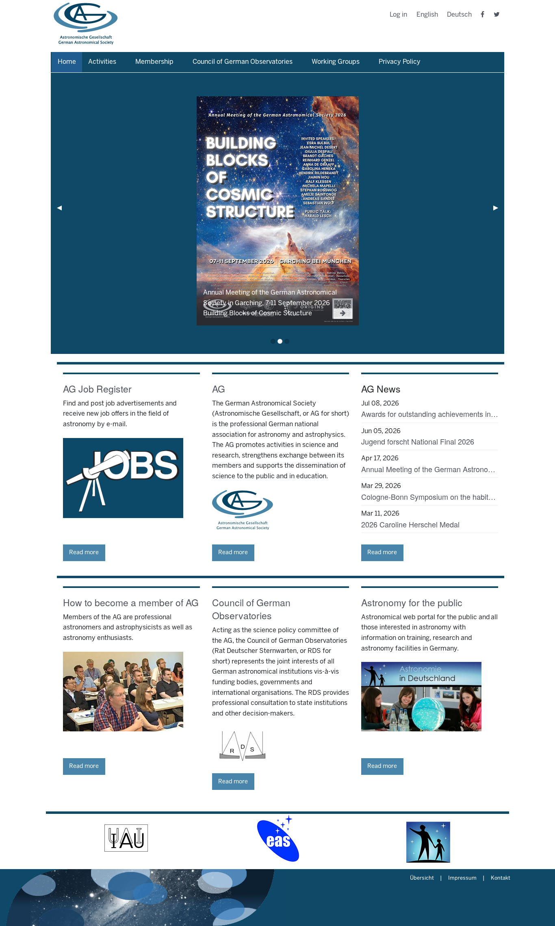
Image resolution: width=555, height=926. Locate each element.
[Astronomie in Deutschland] (428, 838)
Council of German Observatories (243, 62)
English (427, 15)
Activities (102, 62)
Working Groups (336, 62)
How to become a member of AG (131, 602)
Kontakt (500, 878)
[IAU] (126, 838)
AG (218, 388)
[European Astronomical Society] (277, 838)
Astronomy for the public (411, 602)
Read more (84, 552)
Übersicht (422, 878)
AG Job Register (97, 388)
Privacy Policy (400, 62)
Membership (154, 62)
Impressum (462, 878)
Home (67, 62)
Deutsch (459, 15)
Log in (398, 15)
